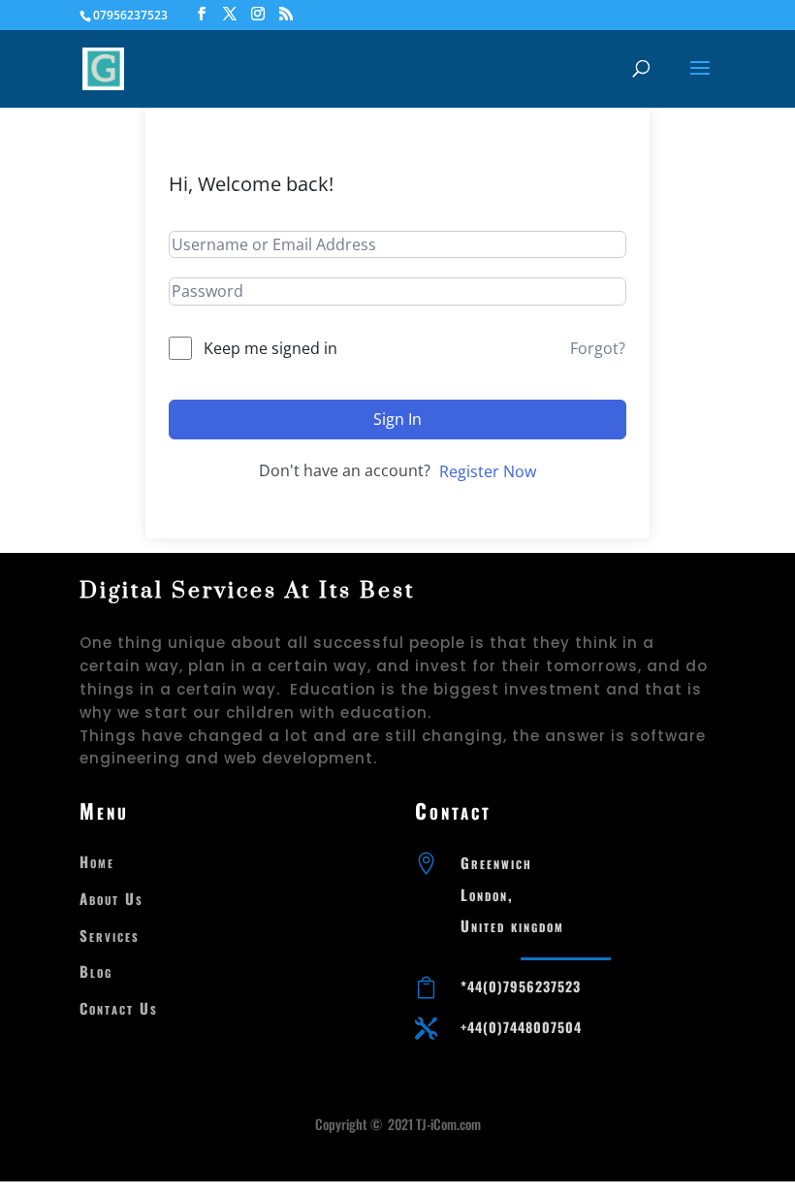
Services (110, 935)
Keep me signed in (270, 348)
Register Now (487, 471)
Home (97, 861)
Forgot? (597, 348)
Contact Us (119, 1007)
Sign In (397, 419)
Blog (96, 971)
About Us (111, 898)
